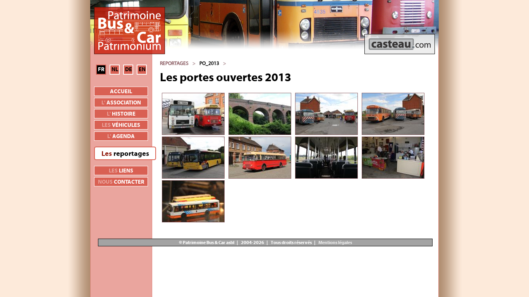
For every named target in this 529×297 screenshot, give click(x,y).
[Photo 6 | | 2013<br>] (259, 158)
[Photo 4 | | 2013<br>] (393, 114)
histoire (121, 114)
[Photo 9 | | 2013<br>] (193, 201)
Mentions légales (335, 242)
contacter (121, 182)
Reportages (174, 63)
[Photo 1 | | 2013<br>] (193, 114)
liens (121, 171)
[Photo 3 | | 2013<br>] (326, 114)
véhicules (121, 125)
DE (128, 70)
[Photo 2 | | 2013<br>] (259, 114)
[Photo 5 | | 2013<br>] (193, 158)
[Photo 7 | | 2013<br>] (326, 158)
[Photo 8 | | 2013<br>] (393, 158)
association (121, 103)
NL (114, 70)
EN (142, 70)
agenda (121, 136)
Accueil (121, 92)
